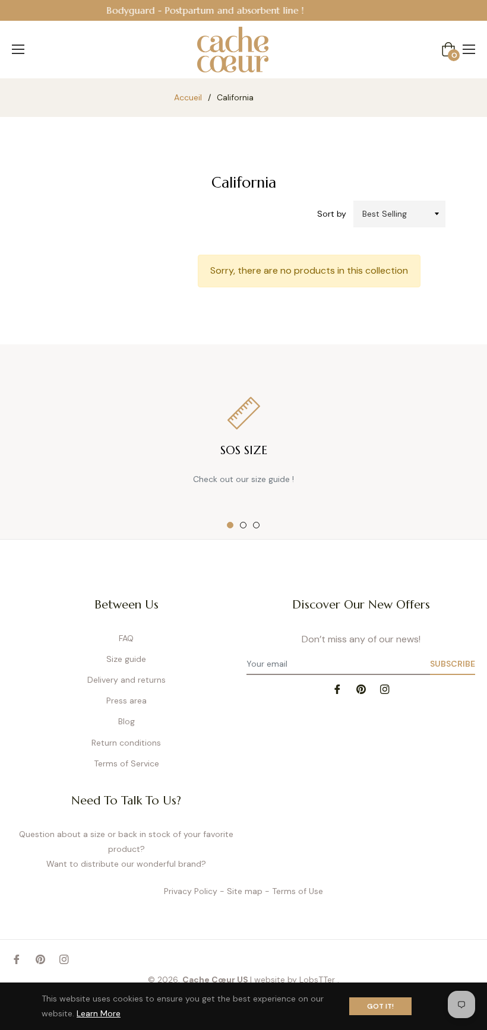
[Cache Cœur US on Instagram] (385, 688)
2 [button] (243, 525)
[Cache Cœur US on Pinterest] (361, 688)
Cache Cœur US (215, 979)
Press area (126, 700)
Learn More (99, 1013)
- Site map (241, 891)
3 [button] (256, 525)
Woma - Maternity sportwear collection (334, 10)
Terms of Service (126, 763)
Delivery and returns (126, 679)
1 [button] (230, 525)
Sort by (331, 213)
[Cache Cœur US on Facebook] (337, 688)
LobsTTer (318, 979)
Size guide (126, 659)
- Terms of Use (294, 891)
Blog (126, 721)
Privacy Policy (190, 891)
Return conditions (126, 742)
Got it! (380, 1006)
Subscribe (452, 663)
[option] (243, 441)
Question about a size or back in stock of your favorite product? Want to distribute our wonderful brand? (126, 849)
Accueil (188, 97)
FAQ (126, 638)
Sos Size (243, 450)
